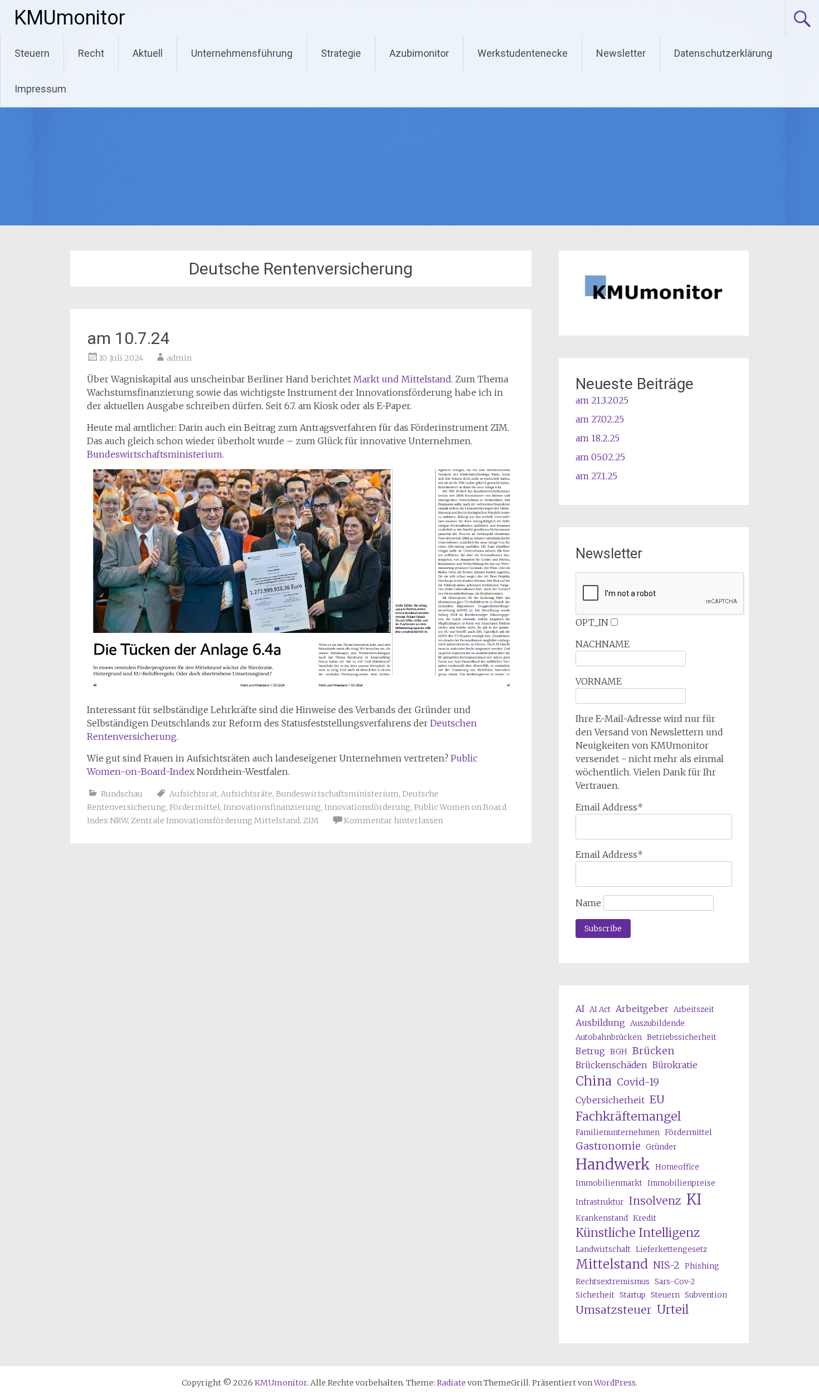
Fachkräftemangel (628, 1116)
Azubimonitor (419, 53)
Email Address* (609, 807)
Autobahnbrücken (609, 1037)
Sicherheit (595, 1295)
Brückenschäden (611, 1064)
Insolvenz (654, 1200)
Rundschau (122, 794)
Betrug (590, 1051)
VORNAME (599, 681)
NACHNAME (603, 644)
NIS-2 (666, 1265)
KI (693, 1200)
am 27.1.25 (596, 476)
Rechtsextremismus (613, 1281)
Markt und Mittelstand (402, 379)
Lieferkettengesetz (671, 1249)
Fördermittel (194, 807)
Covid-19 (638, 1081)
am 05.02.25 (600, 457)
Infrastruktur (599, 1202)
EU (657, 1099)
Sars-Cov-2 (675, 1281)
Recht (91, 53)
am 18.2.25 (598, 438)
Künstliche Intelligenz (638, 1232)
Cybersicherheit (610, 1100)
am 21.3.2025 (602, 400)
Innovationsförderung (367, 807)
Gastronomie (608, 1145)
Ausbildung (600, 1022)
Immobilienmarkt (609, 1183)
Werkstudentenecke (522, 53)
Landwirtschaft (603, 1249)
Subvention (706, 1295)
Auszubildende (657, 1023)
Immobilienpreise (681, 1183)
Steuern (32, 53)
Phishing (702, 1266)
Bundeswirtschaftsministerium (154, 454)
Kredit (644, 1218)
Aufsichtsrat (193, 794)
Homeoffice (677, 1167)
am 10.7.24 (128, 338)
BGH (618, 1052)
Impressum (40, 89)
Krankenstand (602, 1218)
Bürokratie (675, 1064)
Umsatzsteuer (614, 1310)
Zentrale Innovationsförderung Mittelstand (215, 821)
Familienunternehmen (618, 1132)
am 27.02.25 (600, 419)
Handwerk (613, 1164)
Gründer (661, 1147)
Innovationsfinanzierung (272, 807)
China (594, 1081)
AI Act (600, 1009)
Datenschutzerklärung (723, 53)
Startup (633, 1295)
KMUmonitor (69, 18)
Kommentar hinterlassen (393, 821)
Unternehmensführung (241, 53)
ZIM (311, 821)
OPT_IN (592, 622)
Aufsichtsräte (246, 794)
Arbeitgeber (642, 1008)
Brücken (653, 1050)
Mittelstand (612, 1264)
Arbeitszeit (694, 1009)
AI (580, 1008)
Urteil (673, 1309)
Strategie (341, 53)
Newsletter (621, 53)
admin (179, 358)
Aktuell (148, 53)
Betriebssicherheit (681, 1037)
